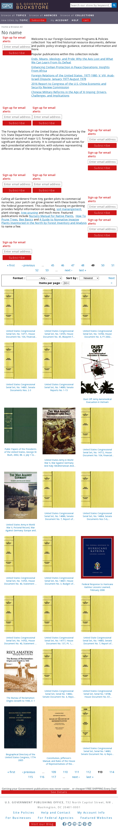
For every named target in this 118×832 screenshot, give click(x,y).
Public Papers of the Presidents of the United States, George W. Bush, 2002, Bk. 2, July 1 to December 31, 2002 (20, 452)
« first (11, 265)
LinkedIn (90, 824)
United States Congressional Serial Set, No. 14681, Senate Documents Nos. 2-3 (20, 387)
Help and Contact (56, 812)
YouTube (80, 824)
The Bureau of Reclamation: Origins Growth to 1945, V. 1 (20, 699)
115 (30, 777)
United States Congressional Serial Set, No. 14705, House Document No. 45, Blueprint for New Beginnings (59, 333)
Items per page (50, 283)
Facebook (64, 824)
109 (53, 772)
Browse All (13, 15)
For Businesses (18, 818)
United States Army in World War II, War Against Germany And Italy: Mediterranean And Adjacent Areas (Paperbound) (59, 462)
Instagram (75, 824)
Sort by (71, 278)
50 (102, 265)
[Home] (26, 8)
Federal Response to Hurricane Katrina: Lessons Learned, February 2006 (97, 587)
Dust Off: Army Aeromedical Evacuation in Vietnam (97, 400)
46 (62, 265)
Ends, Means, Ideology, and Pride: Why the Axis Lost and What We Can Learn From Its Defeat (72, 60)
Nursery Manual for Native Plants (51, 216)
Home (4, 26)
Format (18, 278)
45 (52, 265)
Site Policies (23, 812)
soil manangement (69, 209)
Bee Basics (26, 219)
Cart (86, 20)
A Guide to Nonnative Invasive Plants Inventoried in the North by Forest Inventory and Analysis (44, 221)
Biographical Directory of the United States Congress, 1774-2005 (20, 757)
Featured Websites (96, 818)
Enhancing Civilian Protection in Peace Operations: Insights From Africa (70, 68)
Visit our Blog (42, 824)
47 (72, 265)
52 (36, 270)
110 (65, 772)
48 (82, 265)
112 (88, 772)
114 (111, 772)
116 (42, 777)
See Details (59, 792)
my (60, 20)
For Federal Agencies (56, 818)
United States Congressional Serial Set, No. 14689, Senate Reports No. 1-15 (59, 387)
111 (77, 772)
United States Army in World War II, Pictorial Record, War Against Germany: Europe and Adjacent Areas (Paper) (21, 527)
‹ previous (28, 265)
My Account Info (91, 812)
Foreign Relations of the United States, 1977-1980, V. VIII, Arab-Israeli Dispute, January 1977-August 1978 (72, 77)
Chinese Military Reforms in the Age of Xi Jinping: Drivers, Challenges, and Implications (69, 93)
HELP (75, 20)
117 (53, 777)
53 (47, 270)
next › (68, 270)
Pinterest (85, 824)
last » (82, 270)
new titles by (23, 20)
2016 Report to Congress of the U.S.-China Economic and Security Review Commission (68, 85)
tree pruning (29, 212)
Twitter (69, 824)
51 (112, 265)
